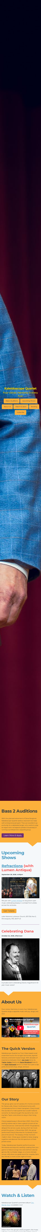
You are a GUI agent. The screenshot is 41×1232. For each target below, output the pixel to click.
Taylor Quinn (7, 1062)
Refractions (12, 866)
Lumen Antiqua (16, 901)
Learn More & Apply (13, 835)
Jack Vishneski (10, 1064)
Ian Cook (25, 1060)
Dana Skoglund (26, 1062)
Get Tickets (9, 911)
